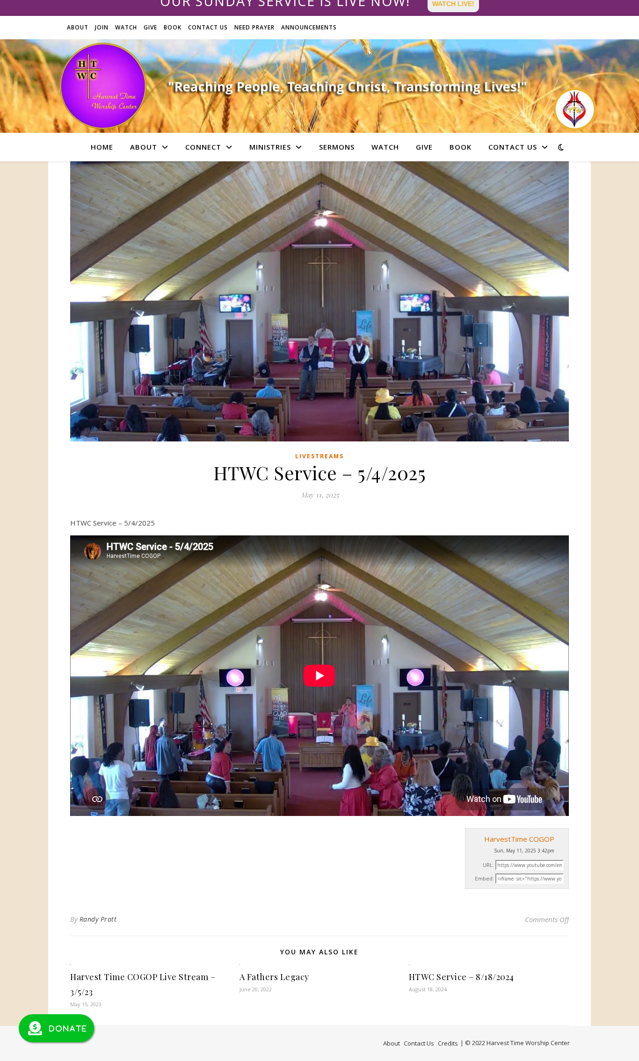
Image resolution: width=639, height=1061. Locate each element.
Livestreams (319, 456)
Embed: (484, 878)
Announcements (309, 27)
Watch (126, 27)
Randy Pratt (98, 919)
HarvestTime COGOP (519, 839)
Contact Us (208, 27)
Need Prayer (254, 27)
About (77, 27)
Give (150, 27)
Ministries (270, 147)
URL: (488, 864)
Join (102, 27)
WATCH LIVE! (453, 3)
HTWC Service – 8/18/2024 (461, 976)
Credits (448, 1043)
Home (102, 147)
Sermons (337, 147)
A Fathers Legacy (274, 976)
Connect (203, 147)
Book (173, 27)
